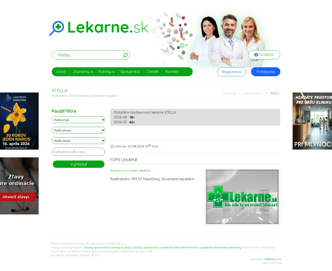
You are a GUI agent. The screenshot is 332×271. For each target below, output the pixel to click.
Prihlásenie (266, 71)
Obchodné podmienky (227, 247)
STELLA (274, 93)
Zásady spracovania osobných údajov (108, 247)
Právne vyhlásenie (201, 247)
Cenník (152, 71)
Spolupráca (130, 71)
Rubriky (104, 71)
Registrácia (231, 71)
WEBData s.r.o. (272, 259)
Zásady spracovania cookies (151, 247)
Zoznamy (81, 71)
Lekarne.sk (229, 93)
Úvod (61, 71)
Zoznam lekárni (252, 93)
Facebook (266, 55)
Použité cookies (179, 247)
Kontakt (172, 71)
